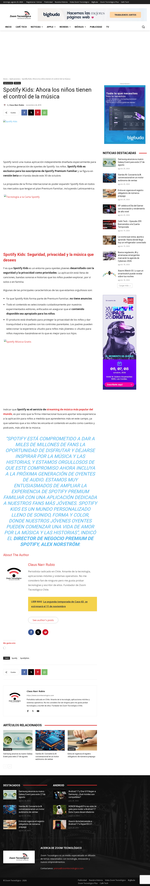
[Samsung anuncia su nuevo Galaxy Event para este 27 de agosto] (18, 740)
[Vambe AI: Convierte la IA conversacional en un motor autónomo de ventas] (50, 740)
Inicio (5, 79)
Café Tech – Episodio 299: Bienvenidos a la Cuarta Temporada (130, 224)
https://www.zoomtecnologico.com (40, 695)
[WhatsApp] (44, 112)
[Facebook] (24, 112)
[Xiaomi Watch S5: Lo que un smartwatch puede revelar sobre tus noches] (109, 274)
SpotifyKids (24, 658)
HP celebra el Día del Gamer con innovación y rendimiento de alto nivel (131, 209)
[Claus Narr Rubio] (5, 105)
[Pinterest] (38, 112)
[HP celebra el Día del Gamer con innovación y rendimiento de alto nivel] (109, 209)
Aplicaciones (15, 79)
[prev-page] (5, 766)
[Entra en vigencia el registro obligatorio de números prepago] (82, 740)
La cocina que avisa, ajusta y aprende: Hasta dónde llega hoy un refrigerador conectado (132, 240)
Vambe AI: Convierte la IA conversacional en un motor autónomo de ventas (47, 756)
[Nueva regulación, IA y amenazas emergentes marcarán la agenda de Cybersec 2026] (109, 255)
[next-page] (10, 766)
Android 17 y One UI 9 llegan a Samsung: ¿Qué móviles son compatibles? (82, 794)
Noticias (17, 83)
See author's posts (43, 620)
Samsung (7, 749)
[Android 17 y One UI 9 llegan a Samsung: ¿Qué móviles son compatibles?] (59, 794)
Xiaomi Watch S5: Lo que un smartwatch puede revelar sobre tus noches (130, 274)
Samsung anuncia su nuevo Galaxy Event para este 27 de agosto (131, 162)
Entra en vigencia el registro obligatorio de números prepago (130, 193)
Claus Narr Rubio (16, 105)
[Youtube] (38, 710)
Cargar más (124, 285)
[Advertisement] (75, 52)
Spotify (14, 658)
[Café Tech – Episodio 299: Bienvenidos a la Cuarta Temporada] (109, 224)
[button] (143, 26)
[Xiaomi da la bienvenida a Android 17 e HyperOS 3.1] (59, 824)
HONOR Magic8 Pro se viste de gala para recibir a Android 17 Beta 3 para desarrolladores (83, 809)
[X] (31, 112)
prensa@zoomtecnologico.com (68, 868)
